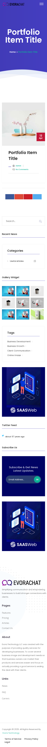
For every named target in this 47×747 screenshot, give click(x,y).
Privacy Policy (31, 739)
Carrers (5, 698)
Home (13, 52)
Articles (5, 623)
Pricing (5, 617)
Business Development (19, 341)
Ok (37, 480)
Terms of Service (13, 739)
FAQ (4, 692)
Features (6, 612)
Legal (7, 742)
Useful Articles (17, 261)
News (4, 685)
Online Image (14, 355)
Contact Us (7, 628)
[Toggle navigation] (41, 4)
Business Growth (15, 346)
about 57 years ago (15, 436)
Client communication (18, 351)
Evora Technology (11, 733)
